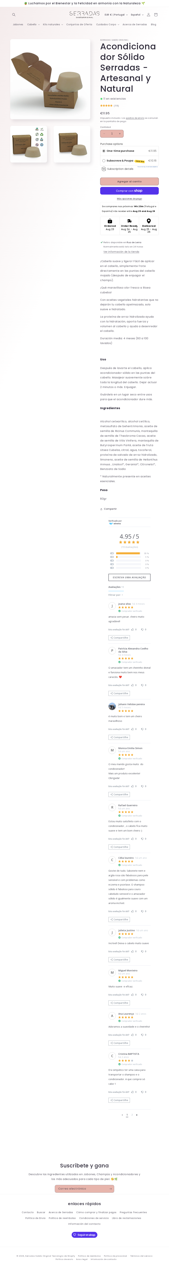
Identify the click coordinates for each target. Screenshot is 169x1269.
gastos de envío (135, 118)
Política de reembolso (89, 1256)
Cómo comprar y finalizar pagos (96, 1212)
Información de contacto (104, 1259)
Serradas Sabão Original (38, 1256)
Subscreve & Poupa (125, 161)
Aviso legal (82, 1259)
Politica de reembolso (62, 1218)
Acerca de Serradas (61, 1212)
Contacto (28, 1212)
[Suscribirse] (110, 1189)
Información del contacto (84, 1224)
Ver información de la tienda (121, 251)
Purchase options (111, 144)
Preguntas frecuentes (133, 1212)
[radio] (103, 151)
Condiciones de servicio (94, 1218)
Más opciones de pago (129, 198)
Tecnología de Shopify (63, 1256)
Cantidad (105, 127)
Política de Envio (35, 1218)
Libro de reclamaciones (126, 1218)
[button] (13, 14)
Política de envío (64, 1259)
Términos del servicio (141, 1256)
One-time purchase (120, 151)
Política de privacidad (115, 1256)
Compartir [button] (110, 509)
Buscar (41, 1212)
